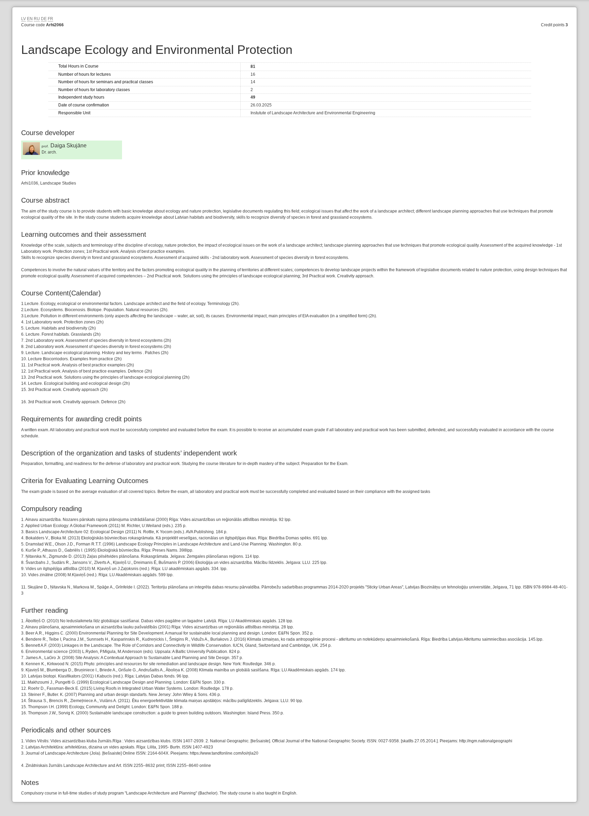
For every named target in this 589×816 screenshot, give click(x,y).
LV (23, 18)
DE (44, 18)
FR (50, 18)
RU (37, 18)
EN (30, 18)
